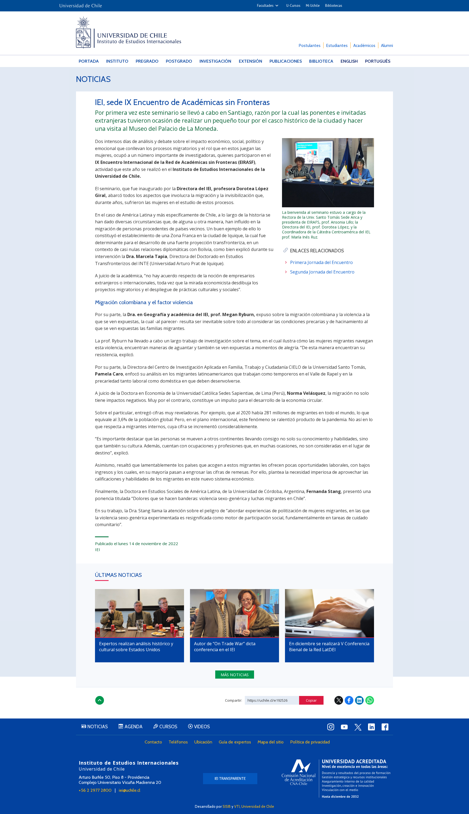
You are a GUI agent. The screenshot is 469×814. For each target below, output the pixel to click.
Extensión (250, 61)
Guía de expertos (235, 742)
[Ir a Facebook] (384, 726)
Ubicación (203, 742)
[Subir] (99, 700)
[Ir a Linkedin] (371, 726)
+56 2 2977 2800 (95, 790)
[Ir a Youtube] (344, 726)
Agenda (133, 726)
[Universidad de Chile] (80, 4)
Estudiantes (337, 45)
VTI (237, 806)
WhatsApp (369, 700)
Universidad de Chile (257, 806)
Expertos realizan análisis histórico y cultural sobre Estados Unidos (136, 647)
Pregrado (147, 61)
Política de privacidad (310, 742)
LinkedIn (359, 700)
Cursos (168, 726)
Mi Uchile (313, 5)
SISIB (227, 806)
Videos (202, 726)
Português (377, 61)
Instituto (117, 61)
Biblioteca (321, 61)
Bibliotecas (333, 5)
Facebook (349, 700)
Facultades (265, 5)
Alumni (387, 45)
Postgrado (179, 61)
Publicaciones (286, 61)
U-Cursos (293, 5)
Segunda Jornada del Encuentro (322, 272)
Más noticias (235, 674)
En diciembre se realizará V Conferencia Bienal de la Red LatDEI (329, 647)
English (349, 61)
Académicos (364, 45)
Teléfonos (178, 742)
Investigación (215, 61)
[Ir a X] (357, 727)
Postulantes (310, 45)
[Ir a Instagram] (330, 726)
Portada (89, 61)
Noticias (93, 79)
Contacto (153, 742)
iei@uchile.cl (129, 790)
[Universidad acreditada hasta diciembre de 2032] (336, 778)
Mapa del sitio (271, 742)
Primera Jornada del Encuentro (321, 262)
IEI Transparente (230, 778)
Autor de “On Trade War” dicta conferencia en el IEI (224, 647)
